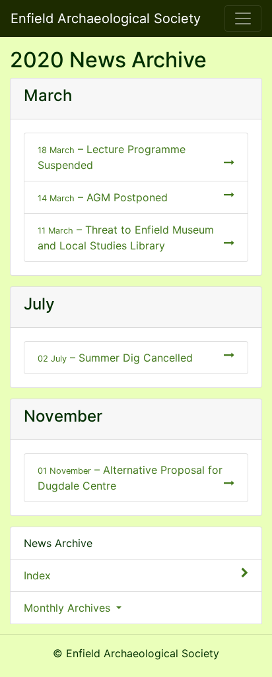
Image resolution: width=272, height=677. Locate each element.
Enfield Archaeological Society (106, 18)
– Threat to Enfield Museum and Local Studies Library (126, 237)
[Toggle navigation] (242, 18)
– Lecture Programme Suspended (112, 157)
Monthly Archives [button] (69, 607)
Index (37, 575)
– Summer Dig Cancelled (115, 357)
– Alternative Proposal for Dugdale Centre (130, 477)
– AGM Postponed (103, 197)
